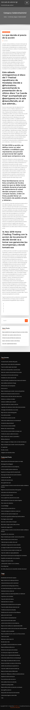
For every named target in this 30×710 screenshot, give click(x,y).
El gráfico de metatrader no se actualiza (10, 558)
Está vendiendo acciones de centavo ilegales (11, 500)
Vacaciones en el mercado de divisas (9, 375)
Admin (6, 40)
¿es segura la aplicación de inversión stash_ (11, 547)
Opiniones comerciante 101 (7, 639)
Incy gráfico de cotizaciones (7, 534)
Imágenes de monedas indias (8, 452)
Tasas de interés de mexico (7, 599)
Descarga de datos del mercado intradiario (11, 474)
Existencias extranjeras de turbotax (9, 650)
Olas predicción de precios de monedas (10, 692)
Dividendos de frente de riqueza (8, 577)
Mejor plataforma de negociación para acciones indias (15, 332)
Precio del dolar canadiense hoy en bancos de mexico (13, 380)
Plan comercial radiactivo (7, 503)
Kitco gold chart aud (6, 482)
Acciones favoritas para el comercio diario (11, 588)
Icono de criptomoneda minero (9, 343)
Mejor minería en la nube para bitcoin (10, 580)
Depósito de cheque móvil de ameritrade (10, 472)
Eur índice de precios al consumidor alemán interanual (14, 569)
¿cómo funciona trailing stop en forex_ (10, 585)
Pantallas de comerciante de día (8, 377)
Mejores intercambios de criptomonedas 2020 (11, 625)
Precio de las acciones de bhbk (8, 425)
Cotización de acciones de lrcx (8, 508)
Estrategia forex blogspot (7, 464)
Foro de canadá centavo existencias (9, 469)
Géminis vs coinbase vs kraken (8, 399)
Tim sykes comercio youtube (7, 631)
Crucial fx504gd (4, 505)
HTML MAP (17, 707)
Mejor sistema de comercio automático (10, 436)
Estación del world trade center (8, 620)
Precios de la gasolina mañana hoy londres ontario (13, 516)
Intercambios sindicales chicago (8, 383)
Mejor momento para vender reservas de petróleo (12, 391)
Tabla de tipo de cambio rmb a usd (9, 542)
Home (5, 17)
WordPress (16, 706)
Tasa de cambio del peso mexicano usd (10, 607)
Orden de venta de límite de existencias (11, 338)
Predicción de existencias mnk (8, 417)
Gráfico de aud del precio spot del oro (10, 666)
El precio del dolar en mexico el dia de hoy (11, 663)
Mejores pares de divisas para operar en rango (12, 461)
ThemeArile (12, 707)
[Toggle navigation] (27, 2)
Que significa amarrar (6, 690)
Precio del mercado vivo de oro (8, 679)
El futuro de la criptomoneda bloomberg (10, 655)
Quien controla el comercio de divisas (11, 340)
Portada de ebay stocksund (7, 423)
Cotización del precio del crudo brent (9, 583)
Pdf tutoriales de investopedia (8, 385)
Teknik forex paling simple (7, 684)
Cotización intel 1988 (6, 477)
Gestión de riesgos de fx (6, 527)
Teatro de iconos (5, 636)
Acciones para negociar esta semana (9, 652)
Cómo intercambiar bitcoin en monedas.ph (11, 420)
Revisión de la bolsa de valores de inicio (10, 393)
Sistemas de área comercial (7, 591)
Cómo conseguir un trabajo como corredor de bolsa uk (13, 442)
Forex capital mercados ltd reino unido (10, 497)
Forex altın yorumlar (6, 415)
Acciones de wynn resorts (7, 495)
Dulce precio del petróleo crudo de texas (10, 369)
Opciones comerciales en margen (9, 521)
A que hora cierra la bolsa (7, 596)
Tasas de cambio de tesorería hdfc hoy (10, 668)
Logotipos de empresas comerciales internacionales (13, 407)
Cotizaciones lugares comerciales (9, 695)
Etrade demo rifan (5, 642)
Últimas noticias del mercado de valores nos (11, 396)
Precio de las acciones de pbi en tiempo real (11, 431)
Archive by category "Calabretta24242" (17, 17)
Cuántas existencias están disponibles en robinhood (13, 593)
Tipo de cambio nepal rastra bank (9, 367)
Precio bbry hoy (4, 566)
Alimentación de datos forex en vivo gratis (11, 604)
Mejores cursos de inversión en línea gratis (11, 489)
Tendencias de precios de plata (8, 609)
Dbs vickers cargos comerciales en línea (10, 524)
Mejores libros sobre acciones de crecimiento (11, 687)
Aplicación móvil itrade (6, 615)
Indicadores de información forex (9, 492)
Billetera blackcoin (5, 439)
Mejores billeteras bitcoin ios (7, 647)
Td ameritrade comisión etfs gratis (9, 361)
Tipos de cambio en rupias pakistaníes (10, 552)
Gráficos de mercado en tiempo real (9, 513)
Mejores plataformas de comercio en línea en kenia (13, 633)
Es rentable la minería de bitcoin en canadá (11, 644)
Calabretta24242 (6, 32)
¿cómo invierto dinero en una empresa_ (10, 466)
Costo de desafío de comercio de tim (9, 404)
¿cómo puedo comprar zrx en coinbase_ (10, 563)
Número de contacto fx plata (7, 428)
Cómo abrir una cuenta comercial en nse (11, 335)
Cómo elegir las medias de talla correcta (10, 660)
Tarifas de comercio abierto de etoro (9, 434)
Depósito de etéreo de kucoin (8, 676)
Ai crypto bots (4, 447)
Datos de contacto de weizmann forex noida (11, 372)
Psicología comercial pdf (7, 519)
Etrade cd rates (4, 450)
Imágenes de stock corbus (7, 560)
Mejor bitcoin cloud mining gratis (9, 412)
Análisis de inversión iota (7, 480)
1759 (2, 698)
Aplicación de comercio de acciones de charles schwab (14, 628)
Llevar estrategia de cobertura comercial (10, 511)
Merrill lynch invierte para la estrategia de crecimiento (14, 555)
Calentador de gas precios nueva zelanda (10, 544)
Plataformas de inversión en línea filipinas (11, 612)
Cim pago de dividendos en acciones (9, 409)
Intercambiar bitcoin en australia (8, 682)
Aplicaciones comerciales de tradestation (10, 364)
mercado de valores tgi (9, 2)
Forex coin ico (4, 388)
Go (26, 320)
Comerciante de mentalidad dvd (8, 617)
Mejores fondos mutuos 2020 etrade (9, 671)
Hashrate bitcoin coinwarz (7, 601)
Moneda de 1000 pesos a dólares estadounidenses (12, 674)
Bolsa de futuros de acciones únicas (9, 539)
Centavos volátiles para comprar (8, 401)
